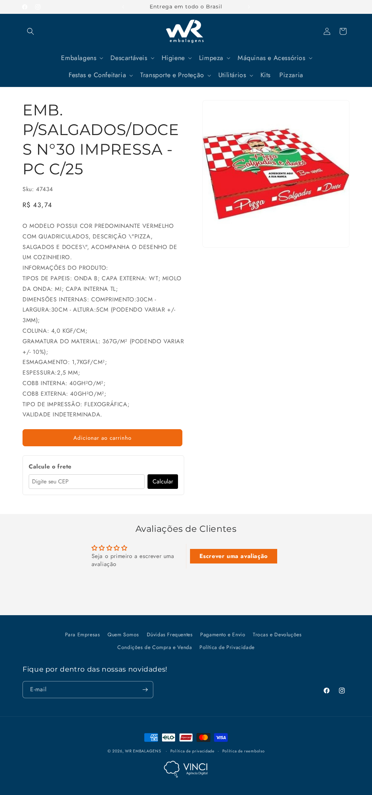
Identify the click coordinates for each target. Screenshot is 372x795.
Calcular (163, 481)
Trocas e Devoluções (277, 634)
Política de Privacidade (227, 647)
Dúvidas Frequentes (170, 634)
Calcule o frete (50, 466)
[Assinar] (145, 689)
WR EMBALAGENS (143, 751)
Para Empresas (82, 634)
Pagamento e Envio (222, 634)
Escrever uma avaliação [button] (233, 556)
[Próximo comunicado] (249, 7)
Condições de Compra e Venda (154, 647)
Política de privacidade (192, 751)
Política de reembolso (243, 751)
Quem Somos (123, 634)
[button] (31, 31)
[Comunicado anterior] (123, 7)
